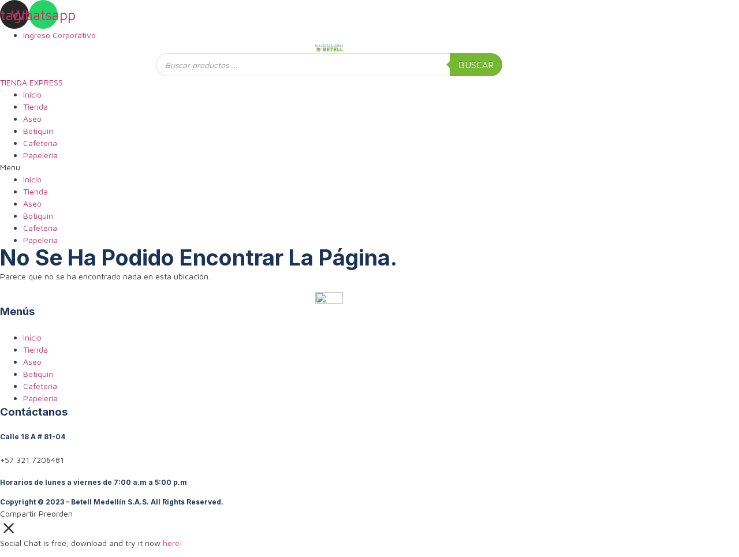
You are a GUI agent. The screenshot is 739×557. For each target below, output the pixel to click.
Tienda (35, 106)
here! (172, 543)
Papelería (40, 155)
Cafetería (40, 143)
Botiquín (38, 131)
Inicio (32, 94)
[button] (329, 167)
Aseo (32, 119)
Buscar (476, 64)
